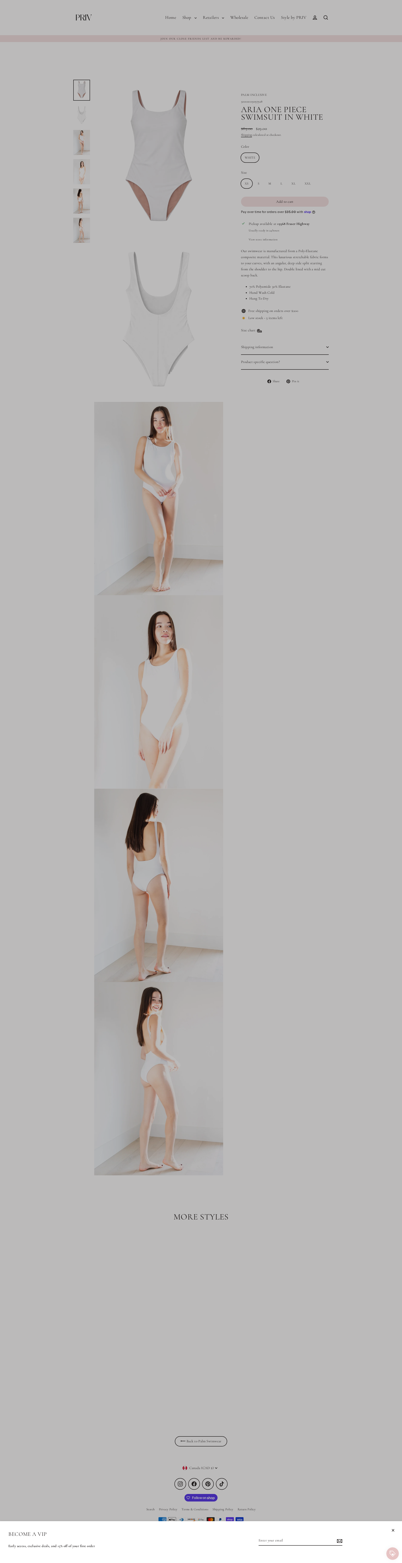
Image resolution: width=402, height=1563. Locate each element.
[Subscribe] (339, 1541)
